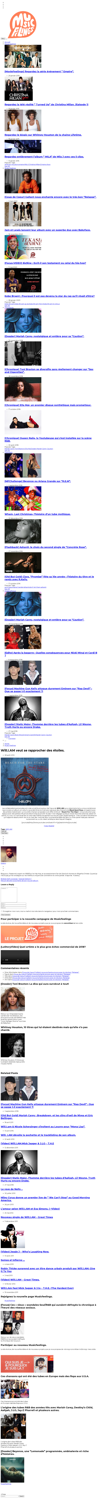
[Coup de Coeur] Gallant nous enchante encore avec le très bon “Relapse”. (50, 197)
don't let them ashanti (37, 587)
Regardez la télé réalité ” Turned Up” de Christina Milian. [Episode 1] (46, 104)
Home (7, 744)
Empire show (45, 164)
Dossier (33, 449)
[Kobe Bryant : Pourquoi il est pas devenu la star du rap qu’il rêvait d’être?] (23, 292)
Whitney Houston (11, 164)
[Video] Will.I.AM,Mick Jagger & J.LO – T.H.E (27, 1143)
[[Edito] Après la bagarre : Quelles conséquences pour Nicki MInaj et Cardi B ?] (23, 648)
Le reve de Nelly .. (12, 1189)
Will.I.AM (9, 829)
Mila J (26, 164)
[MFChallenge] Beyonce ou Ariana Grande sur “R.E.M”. (38, 481)
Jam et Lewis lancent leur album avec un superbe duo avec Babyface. (48, 230)
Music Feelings (10, 168)
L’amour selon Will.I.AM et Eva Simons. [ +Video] (30, 1208)
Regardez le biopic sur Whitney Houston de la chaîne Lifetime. (43, 134)
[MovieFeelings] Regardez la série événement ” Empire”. (39, 71)
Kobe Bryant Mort (36, 304)
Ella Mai (28, 449)
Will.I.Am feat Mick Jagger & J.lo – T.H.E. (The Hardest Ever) (37, 1288)
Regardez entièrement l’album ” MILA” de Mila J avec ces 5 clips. (44, 156)
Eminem (26, 735)
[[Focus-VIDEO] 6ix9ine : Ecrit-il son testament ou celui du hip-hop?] (23, 259)
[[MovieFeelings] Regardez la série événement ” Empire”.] (23, 67)
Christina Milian (34, 164)
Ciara (10, 587)
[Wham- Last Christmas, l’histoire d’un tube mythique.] (23, 510)
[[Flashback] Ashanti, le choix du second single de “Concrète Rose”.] (23, 543)
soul (6, 587)
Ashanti (26, 587)
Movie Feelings (10, 44)
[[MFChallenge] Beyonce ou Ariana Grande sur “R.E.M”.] (23, 477)
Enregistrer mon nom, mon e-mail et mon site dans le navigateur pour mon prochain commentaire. (41, 911)
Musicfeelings (10, 1301)
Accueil (7, 42)
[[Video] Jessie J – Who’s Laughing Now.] (13, 1247)
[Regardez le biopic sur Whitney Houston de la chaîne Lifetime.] (23, 131)
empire (21, 164)
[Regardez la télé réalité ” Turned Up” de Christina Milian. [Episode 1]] (19, 100)
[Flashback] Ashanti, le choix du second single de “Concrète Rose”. (46, 547)
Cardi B (32, 735)
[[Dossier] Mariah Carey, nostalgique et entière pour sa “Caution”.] (23, 332)
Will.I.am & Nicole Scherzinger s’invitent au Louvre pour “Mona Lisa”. (43, 1126)
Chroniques (9, 307)
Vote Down (4, 833)
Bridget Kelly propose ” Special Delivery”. (16, 879)
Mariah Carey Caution (45, 449)
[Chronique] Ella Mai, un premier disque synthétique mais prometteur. (48, 405)
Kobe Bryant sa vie (22, 304)
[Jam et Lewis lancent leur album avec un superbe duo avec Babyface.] (23, 226)
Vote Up (4, 831)
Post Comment (6, 914)
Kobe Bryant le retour (51, 304)
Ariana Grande (17, 587)
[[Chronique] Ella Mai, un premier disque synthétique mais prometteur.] (23, 401)
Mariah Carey (9, 449)
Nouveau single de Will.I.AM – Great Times (27, 1217)
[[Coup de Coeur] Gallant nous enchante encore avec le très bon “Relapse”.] (23, 193)
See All (7, 166)
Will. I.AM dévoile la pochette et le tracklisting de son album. (38, 1135)
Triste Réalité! (49, 826)
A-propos (11, 738)
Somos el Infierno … (13, 1260)
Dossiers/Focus (10, 591)
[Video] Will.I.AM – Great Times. (20, 1279)
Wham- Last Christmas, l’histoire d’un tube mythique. (38, 514)
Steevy (3, 863)
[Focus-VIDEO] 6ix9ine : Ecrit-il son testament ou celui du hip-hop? (45, 263)
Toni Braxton (19, 449)
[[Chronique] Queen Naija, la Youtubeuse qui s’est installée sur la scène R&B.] (23, 434)
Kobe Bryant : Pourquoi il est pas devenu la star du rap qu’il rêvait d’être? (50, 296)
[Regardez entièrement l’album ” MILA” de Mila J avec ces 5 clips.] (23, 152)
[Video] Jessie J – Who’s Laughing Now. (25, 1251)
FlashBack (8, 452)
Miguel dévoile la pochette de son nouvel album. (19, 881)
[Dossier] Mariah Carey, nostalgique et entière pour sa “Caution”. (44, 336)
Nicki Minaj (19, 735)
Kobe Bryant (9, 304)
